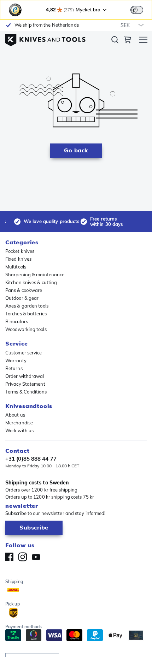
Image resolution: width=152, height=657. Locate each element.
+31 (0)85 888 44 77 (31, 459)
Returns (14, 368)
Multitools (15, 267)
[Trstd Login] (141, 9)
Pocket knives (19, 251)
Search (115, 41)
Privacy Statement (25, 384)
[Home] (45, 38)
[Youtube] (36, 557)
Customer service (23, 352)
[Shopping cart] (127, 41)
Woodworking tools (26, 329)
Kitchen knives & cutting (31, 282)
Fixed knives (18, 259)
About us (15, 415)
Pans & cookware (23, 290)
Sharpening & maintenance (34, 274)
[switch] (136, 10)
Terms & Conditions (26, 392)
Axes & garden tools (26, 306)
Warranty (16, 360)
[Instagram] (22, 557)
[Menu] (143, 41)
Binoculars (16, 321)
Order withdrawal (24, 376)
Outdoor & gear (22, 298)
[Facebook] (9, 557)
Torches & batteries (26, 313)
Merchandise (19, 422)
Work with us (19, 430)
